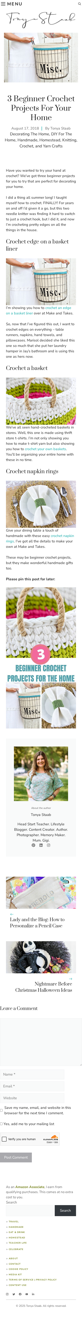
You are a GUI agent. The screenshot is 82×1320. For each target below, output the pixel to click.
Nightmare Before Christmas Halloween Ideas (43, 987)
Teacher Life (18, 1242)
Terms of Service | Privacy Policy (33, 1279)
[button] (79, 4)
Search (11, 1202)
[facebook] (20, 1294)
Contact (15, 1263)
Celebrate (16, 1249)
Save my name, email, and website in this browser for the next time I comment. (37, 1110)
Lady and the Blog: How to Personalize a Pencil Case (37, 923)
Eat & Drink (17, 1232)
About (13, 1258)
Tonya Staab (60, 128)
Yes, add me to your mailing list (28, 1123)
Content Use (18, 1285)
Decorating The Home (29, 134)
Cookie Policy (18, 1269)
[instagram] (7, 1294)
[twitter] (14, 1294)
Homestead (49, 140)
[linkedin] (33, 1294)
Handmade (27, 140)
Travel (14, 1221)
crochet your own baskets (45, 449)
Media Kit (15, 1274)
